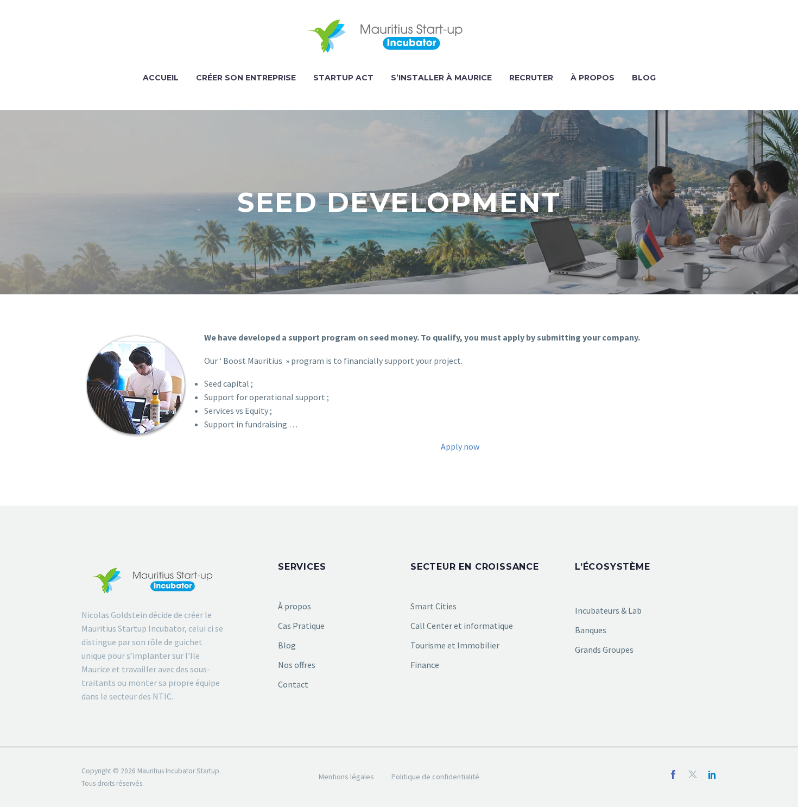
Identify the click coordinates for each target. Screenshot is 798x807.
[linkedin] (712, 774)
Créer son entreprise (246, 78)
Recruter (531, 78)
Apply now (460, 446)
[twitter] (692, 774)
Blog (644, 78)
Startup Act (343, 78)
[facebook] (673, 774)
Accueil (161, 78)
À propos (593, 78)
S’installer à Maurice (441, 78)
